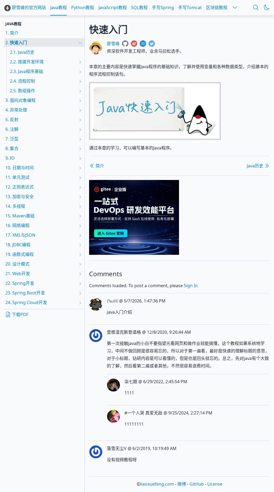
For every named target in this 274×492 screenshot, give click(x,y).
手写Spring (163, 7)
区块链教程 (216, 7)
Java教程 (58, 7)
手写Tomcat (190, 7)
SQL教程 (139, 7)
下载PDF (19, 314)
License (214, 484)
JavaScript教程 (112, 7)
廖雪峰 (113, 44)
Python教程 (82, 7)
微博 (181, 484)
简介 (99, 166)
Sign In (191, 286)
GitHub (196, 484)
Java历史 (255, 166)
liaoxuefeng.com (157, 484)
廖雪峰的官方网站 (28, 7)
